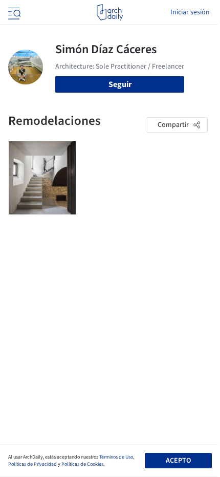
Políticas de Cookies (82, 464)
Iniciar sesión (190, 12)
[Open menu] (13, 12)
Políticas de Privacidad (32, 464)
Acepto (178, 461)
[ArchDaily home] (110, 12)
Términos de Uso (116, 457)
